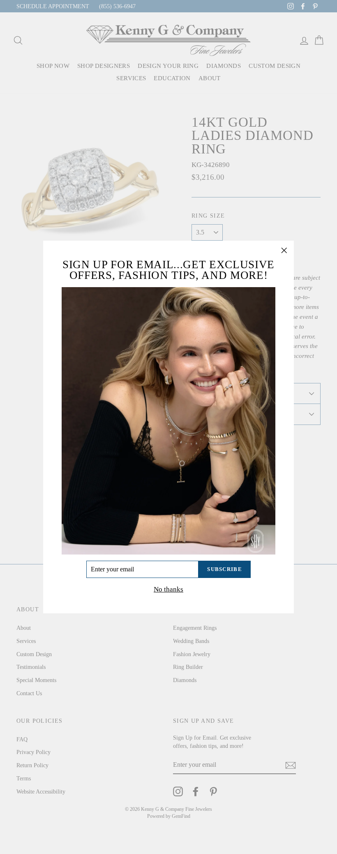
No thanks (168, 589)
